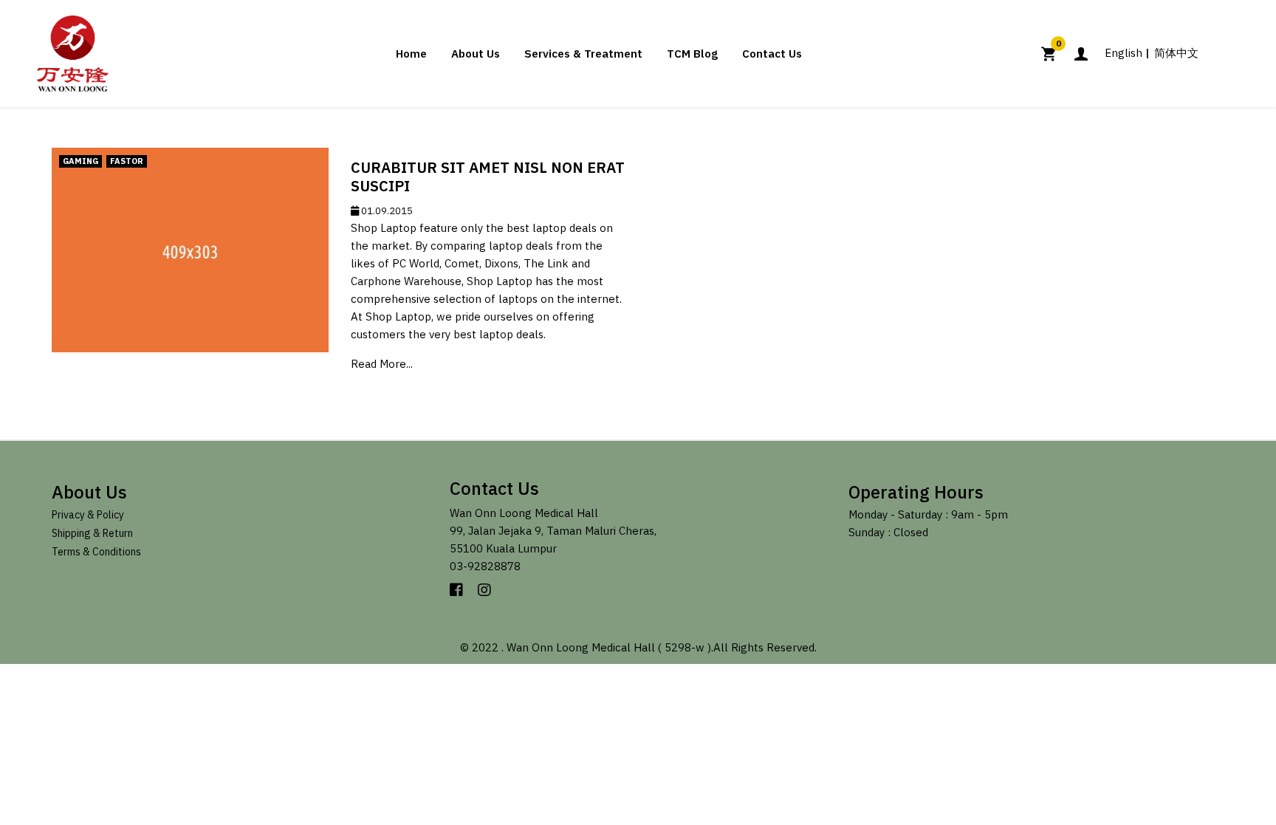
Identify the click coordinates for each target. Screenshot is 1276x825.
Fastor (126, 161)
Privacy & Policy (88, 514)
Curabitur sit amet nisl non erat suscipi (488, 176)
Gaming (80, 161)
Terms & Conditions (96, 551)
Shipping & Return (92, 533)
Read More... (382, 364)
